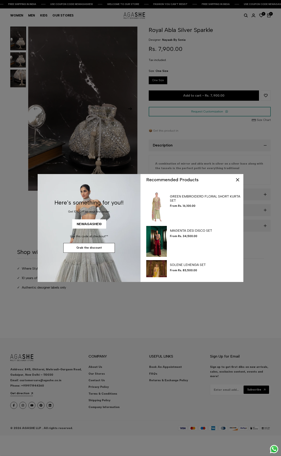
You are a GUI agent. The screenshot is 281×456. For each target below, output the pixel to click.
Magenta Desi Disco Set (191, 231)
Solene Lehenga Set (188, 265)
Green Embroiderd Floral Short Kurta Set (205, 198)
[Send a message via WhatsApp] (274, 449)
